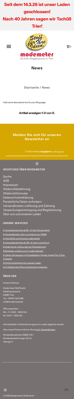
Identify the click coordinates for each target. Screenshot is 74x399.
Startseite (31, 87)
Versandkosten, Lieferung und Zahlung (29, 206)
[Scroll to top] (66, 389)
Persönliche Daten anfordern (22, 201)
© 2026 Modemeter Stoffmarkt (18, 395)
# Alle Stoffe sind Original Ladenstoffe (21, 238)
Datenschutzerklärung (18, 197)
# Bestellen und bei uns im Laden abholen (23, 251)
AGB (6, 180)
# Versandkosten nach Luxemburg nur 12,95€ (25, 234)
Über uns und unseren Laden (22, 214)
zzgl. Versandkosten (45, 329)
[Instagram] (37, 164)
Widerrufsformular (15, 193)
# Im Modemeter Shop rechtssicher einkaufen (25, 267)
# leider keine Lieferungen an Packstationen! (24, 246)
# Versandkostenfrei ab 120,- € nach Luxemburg (26, 242)
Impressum (10, 185)
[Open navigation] (9, 46)
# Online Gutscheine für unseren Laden (22, 263)
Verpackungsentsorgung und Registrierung (32, 210)
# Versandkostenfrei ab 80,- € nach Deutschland (26, 230)
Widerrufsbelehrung (16, 189)
